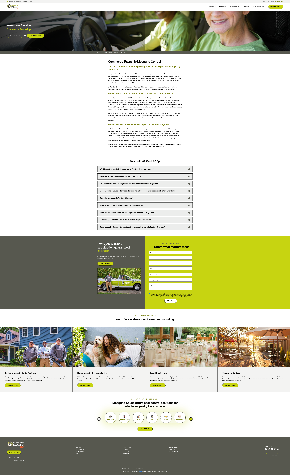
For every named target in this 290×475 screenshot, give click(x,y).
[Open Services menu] (215, 6)
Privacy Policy (189, 296)
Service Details (13, 385)
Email (151, 268)
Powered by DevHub (162, 471)
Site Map (154, 471)
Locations (172, 449)
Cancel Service (127, 447)
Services (211, 6)
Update (30, 1)
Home (98, 52)
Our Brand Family (173, 451)
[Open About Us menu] (249, 6)
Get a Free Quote (275, 6)
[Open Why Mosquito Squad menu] (265, 6)
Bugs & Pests (222, 6)
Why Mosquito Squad (258, 6)
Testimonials (126, 453)
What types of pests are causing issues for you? (162, 279)
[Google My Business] (278, 449)
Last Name (152, 257)
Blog (264, 1)
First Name (152, 252)
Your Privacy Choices (146, 471)
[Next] (191, 419)
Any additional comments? (157, 285)
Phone (151, 263)
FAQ (268, 1)
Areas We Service (234, 6)
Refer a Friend (80, 451)
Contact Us (126, 451)
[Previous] (99, 419)
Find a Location (272, 455)
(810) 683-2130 (279, 1)
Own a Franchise (173, 447)
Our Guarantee (105, 263)
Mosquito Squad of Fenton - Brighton (18, 1)
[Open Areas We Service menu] (240, 6)
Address (151, 272)
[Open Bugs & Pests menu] (226, 6)
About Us (246, 6)
